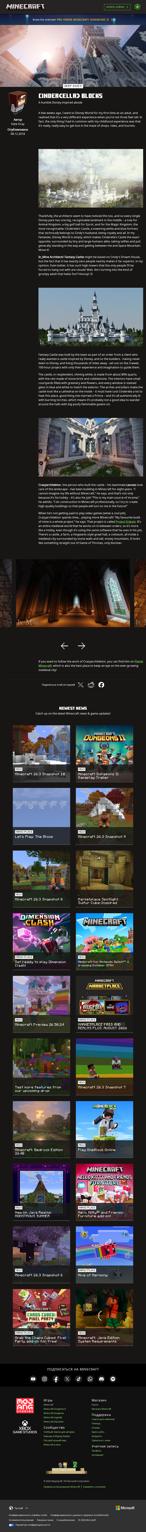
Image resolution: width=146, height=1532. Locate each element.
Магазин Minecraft (101, 1408)
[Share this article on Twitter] (81, 685)
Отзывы (96, 1427)
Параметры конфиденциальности (32, 1525)
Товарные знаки (45, 1520)
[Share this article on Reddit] (91, 685)
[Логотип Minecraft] (25, 7)
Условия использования (21, 1520)
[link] (33, 1378)
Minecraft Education (54, 1421)
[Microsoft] (125, 1507)
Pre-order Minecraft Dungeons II (83, 19)
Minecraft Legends (53, 1417)
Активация (97, 1454)
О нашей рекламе (66, 1520)
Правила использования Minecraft (62, 1486)
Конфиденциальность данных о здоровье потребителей (79, 1515)
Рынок (95, 1404)
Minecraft (48, 1404)
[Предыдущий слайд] (64, 645)
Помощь (96, 1423)
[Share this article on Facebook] (101, 685)
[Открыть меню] (137, 7)
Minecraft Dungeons (54, 1413)
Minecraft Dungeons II (55, 1408)
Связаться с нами (101, 1440)
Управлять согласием (94, 1486)
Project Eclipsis (126, 522)
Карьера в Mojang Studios (57, 1436)
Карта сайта (98, 1431)
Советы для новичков (103, 1419)
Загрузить (97, 1436)
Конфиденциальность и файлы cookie (28, 1515)
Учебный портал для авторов (59, 1431)
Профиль (96, 1450)
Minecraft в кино (52, 1444)
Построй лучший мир (55, 1440)
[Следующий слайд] (81, 645)
